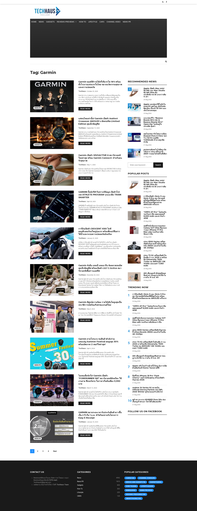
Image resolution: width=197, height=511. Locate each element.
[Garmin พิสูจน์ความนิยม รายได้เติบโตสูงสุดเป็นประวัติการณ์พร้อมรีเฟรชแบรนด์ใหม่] (52, 317)
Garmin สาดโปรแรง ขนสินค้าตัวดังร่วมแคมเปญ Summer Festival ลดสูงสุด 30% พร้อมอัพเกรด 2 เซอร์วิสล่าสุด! (98, 342)
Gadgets (50, 22)
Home (33, 22)
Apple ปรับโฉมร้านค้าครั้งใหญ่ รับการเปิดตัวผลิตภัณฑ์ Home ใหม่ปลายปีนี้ (149, 367)
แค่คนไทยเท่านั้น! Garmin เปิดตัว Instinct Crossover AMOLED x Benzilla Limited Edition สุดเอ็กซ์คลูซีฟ (99, 121)
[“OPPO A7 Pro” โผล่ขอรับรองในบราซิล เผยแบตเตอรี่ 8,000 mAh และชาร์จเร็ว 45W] (134, 215)
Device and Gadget (135, 482)
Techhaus (82, 91)
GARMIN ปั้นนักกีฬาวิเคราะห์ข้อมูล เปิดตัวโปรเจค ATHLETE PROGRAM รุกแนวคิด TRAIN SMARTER (99, 195)
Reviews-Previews (65, 22)
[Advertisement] (98, 42)
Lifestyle (92, 22)
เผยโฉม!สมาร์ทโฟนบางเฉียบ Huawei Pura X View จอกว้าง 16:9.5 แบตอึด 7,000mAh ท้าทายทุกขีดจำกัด (155, 138)
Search (158, 165)
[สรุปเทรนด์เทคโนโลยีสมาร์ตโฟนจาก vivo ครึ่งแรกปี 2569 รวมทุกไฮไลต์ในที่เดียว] (134, 153)
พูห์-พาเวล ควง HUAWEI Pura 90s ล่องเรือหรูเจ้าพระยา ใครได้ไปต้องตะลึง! (149, 401)
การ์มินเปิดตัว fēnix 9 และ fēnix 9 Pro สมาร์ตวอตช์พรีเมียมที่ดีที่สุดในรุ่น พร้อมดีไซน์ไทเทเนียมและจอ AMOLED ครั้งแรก (155, 200)
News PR (127, 22)
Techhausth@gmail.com (42, 482)
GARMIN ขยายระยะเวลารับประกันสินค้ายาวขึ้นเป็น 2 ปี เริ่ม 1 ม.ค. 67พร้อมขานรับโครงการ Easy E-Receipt (100, 415)
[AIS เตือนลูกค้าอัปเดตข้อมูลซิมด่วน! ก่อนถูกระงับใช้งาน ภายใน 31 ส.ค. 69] (134, 276)
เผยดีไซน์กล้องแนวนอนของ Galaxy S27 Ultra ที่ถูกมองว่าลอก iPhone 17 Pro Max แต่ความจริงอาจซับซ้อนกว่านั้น (155, 230)
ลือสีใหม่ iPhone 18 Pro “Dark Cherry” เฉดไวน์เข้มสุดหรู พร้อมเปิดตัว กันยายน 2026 (148, 378)
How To (82, 22)
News (41, 22)
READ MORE (85, 109)
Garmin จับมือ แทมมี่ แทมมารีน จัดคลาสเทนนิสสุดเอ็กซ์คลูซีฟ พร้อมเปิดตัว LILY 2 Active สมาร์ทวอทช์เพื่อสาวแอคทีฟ (100, 268)
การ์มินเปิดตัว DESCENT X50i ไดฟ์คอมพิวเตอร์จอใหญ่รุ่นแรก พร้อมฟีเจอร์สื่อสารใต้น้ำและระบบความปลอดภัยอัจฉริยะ (99, 231)
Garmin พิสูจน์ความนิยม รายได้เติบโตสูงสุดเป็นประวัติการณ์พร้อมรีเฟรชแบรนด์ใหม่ (100, 303)
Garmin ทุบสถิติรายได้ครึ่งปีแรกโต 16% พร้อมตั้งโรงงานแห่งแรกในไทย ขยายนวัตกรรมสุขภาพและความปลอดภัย (100, 84)
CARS (102, 22)
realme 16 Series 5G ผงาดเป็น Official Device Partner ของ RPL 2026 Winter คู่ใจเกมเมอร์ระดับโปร (147, 390)
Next (55, 451)
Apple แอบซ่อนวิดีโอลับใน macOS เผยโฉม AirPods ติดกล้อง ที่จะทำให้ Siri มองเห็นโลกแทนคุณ (155, 107)
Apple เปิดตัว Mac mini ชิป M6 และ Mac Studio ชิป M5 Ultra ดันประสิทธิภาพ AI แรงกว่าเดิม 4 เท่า (155, 92)
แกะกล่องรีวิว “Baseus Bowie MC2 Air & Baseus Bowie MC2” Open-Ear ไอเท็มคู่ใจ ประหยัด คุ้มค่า (153, 122)
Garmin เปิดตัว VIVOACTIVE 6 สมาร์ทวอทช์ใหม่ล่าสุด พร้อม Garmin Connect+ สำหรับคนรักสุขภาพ (100, 158)
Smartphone (133, 498)
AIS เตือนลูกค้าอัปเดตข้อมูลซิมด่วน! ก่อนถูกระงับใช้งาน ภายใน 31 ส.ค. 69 (155, 275)
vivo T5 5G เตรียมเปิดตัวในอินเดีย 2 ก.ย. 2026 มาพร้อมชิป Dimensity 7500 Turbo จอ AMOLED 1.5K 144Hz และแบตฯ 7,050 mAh (155, 260)
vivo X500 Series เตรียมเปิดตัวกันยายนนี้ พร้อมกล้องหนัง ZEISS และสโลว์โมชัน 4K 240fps (155, 245)
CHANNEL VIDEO (114, 22)
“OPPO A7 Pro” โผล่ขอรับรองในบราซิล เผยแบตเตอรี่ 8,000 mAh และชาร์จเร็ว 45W (155, 215)
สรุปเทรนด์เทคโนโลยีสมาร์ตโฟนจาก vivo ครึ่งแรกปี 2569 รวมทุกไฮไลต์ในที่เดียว (155, 152)
